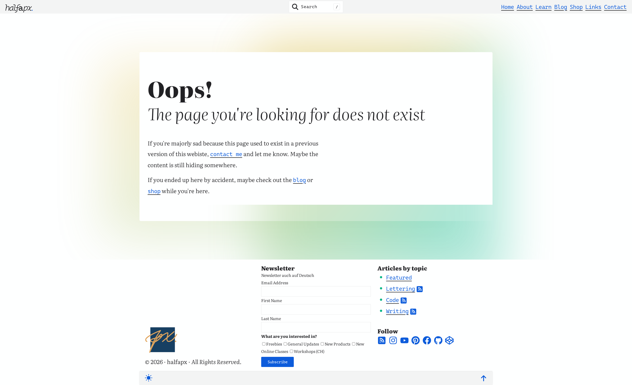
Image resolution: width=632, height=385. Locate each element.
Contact (615, 7)
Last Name (271, 318)
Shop (576, 7)
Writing (397, 311)
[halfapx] (19, 7)
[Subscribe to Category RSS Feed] (419, 288)
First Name (271, 300)
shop (154, 191)
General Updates (303, 344)
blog (299, 180)
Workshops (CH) (309, 351)
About (525, 7)
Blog (560, 7)
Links (593, 7)
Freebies (274, 344)
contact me (226, 154)
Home (507, 7)
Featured (399, 277)
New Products (337, 344)
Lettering (400, 288)
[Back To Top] (483, 378)
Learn (543, 7)
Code (392, 300)
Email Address (274, 282)
